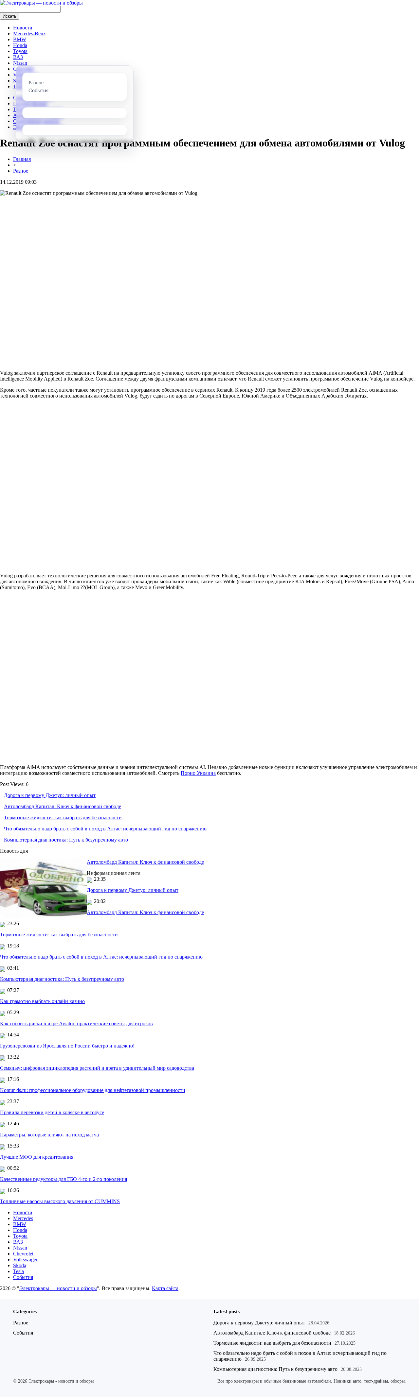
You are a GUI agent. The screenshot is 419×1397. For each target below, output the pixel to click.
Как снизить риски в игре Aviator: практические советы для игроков (76, 1023)
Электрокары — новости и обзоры (58, 1288)
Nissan (20, 63)
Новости (22, 27)
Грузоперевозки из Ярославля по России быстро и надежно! (67, 1045)
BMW (19, 39)
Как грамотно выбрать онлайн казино (42, 1001)
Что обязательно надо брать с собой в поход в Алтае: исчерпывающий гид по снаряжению (105, 828)
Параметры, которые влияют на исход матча (49, 1134)
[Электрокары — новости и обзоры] (41, 3)
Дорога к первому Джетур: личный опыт (50, 795)
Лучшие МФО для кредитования (36, 1157)
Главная (22, 159)
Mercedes (23, 1218)
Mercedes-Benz (29, 33)
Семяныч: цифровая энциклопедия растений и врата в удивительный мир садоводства (97, 1068)
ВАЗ (18, 57)
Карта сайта (165, 1288)
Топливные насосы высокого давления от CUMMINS (60, 1201)
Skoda (19, 1265)
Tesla (18, 1271)
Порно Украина (198, 773)
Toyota (20, 51)
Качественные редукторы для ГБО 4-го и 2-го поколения (63, 1179)
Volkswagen (26, 1259)
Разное (20, 171)
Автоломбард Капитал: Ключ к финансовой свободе (62, 806)
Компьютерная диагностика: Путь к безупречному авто (66, 840)
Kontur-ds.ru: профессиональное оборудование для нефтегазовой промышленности (92, 1090)
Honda (20, 45)
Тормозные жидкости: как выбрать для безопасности (63, 817)
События (23, 1277)
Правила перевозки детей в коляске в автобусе (52, 1112)
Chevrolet (23, 1253)
